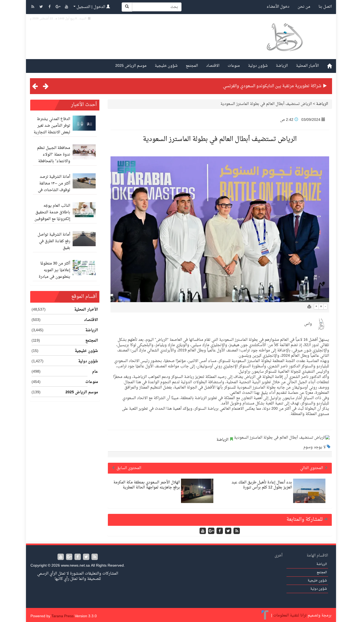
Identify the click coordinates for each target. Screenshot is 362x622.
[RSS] (33, 7)
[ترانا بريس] (265, 615)
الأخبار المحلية (307, 65)
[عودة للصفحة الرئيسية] (284, 43)
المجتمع (192, 65)
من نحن (304, 6)
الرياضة (282, 65)
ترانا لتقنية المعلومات (290, 615)
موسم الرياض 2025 (131, 65)
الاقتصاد (212, 65)
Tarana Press (62, 616)
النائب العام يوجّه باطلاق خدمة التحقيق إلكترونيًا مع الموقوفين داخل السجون (52, 215)
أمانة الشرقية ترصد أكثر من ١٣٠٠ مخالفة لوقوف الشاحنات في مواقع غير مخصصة (54, 186)
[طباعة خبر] (309, 307)
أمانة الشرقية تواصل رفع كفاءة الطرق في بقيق (54, 241)
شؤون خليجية (166, 65)
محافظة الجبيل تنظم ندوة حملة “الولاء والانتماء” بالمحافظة (53, 154)
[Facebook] (50, 7)
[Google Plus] (58, 7)
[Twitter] (41, 7)
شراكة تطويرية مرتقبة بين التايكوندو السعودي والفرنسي (272, 86)
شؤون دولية (258, 65)
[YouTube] (66, 7)
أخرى (278, 555)
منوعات (234, 65)
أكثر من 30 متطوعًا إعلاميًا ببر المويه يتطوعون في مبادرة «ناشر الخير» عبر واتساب (54, 277)
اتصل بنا (325, 6)
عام (95, 371)
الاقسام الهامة (317, 555)
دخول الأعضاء (278, 6)
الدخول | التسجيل (91, 7)
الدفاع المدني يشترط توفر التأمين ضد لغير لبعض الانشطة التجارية (52, 126)
